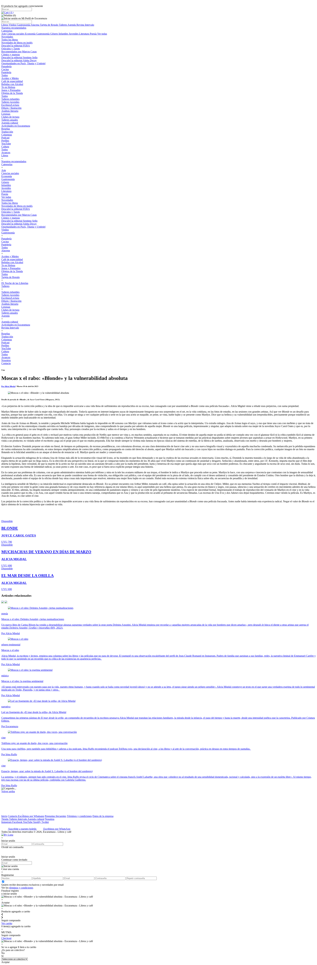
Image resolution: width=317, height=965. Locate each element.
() (10, 12)
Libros (5, 24)
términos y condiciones (21, 887)
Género (54, 33)
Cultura (5, 146)
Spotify (37, 822)
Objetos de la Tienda (12, 93)
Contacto (6, 363)
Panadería (6, 66)
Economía (30, 33)
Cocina (5, 69)
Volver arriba (8, 791)
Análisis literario (9, 111)
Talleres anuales (9, 119)
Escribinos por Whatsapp (31, 816)
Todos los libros (9, 39)
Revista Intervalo (85, 24)
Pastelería (6, 72)
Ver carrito (6, 923)
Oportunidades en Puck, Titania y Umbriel (23, 63)
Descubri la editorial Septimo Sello (19, 57)
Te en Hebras (8, 87)
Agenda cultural (9, 122)
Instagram (6, 822)
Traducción (7, 131)
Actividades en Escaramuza (15, 125)
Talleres (63, 24)
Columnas (6, 134)
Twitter (45, 822)
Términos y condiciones (79, 816)
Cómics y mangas (10, 54)
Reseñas (5, 128)
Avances (5, 152)
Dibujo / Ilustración (11, 108)
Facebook (17, 822)
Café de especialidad (12, 81)
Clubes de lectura (10, 116)
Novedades (7, 36)
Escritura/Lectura (10, 105)
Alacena (35, 24)
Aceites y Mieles (10, 78)
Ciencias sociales (16, 33)
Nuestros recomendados (13, 27)
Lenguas (5, 114)
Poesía (93, 33)
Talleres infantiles (10, 99)
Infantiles (64, 33)
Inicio (4, 816)
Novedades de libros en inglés (17, 42)
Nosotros (6, 360)
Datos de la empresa (102, 816)
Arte (4, 33)
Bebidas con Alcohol (12, 84)
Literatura (84, 33)
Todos (4, 75)
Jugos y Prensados (10, 90)
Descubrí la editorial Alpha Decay (19, 60)
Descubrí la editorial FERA (15, 45)
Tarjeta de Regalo (49, 24)
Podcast (5, 137)
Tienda (5, 819)
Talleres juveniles (10, 102)
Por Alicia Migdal (8, 386)
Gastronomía (24, 24)
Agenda (72, 24)
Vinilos (13, 24)
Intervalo (23, 819)
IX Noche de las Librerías (14, 283)
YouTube (6, 143)
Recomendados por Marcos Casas (19, 51)
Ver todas (102, 33)
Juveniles (74, 33)
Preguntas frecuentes (55, 816)
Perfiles (5, 140)
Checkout (6, 938)
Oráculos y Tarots (10, 48)
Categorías (6, 30)
